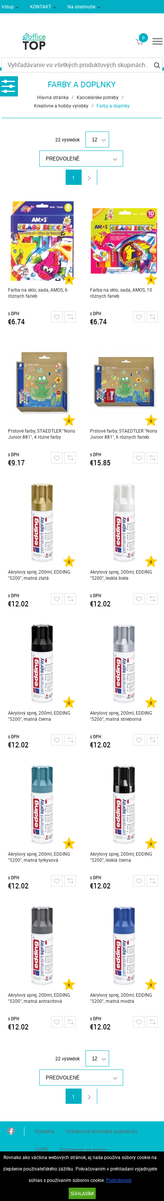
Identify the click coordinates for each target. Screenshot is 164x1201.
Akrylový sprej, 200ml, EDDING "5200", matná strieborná (121, 716)
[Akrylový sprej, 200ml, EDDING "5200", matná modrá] (124, 946)
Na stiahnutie (81, 6)
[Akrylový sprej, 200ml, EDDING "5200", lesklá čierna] (124, 805)
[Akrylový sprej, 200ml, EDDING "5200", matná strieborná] (124, 664)
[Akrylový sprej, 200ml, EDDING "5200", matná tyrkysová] (42, 805)
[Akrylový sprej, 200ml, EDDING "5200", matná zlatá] (42, 523)
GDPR (41, 1149)
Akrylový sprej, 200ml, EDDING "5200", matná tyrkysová (39, 857)
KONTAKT (40, 6)
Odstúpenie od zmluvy (83, 1149)
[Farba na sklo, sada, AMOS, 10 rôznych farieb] (124, 241)
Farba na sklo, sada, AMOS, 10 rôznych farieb (121, 293)
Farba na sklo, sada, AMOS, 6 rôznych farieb (38, 293)
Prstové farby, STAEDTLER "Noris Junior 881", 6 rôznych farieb (123, 434)
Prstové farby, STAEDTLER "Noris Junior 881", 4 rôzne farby (41, 434)
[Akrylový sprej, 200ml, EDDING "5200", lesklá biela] (124, 523)
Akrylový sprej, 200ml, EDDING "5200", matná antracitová (39, 998)
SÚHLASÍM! (82, 1193)
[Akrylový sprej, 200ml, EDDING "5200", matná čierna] (42, 664)
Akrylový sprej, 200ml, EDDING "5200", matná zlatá (39, 575)
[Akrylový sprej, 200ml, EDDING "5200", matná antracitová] (42, 946)
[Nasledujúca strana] (89, 177)
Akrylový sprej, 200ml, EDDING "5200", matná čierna (39, 716)
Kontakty (44, 1131)
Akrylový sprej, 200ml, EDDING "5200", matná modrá (121, 998)
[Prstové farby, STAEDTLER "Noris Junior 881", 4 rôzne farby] (42, 382)
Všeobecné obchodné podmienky (101, 1131)
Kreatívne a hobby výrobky (61, 106)
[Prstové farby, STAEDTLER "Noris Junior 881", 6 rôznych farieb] (124, 382)
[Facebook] (11, 1131)
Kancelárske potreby (98, 97)
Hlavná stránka (53, 97)
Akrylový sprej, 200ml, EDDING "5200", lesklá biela (121, 575)
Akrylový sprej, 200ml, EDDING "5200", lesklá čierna (121, 857)
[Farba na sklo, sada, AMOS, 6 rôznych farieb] (42, 241)
